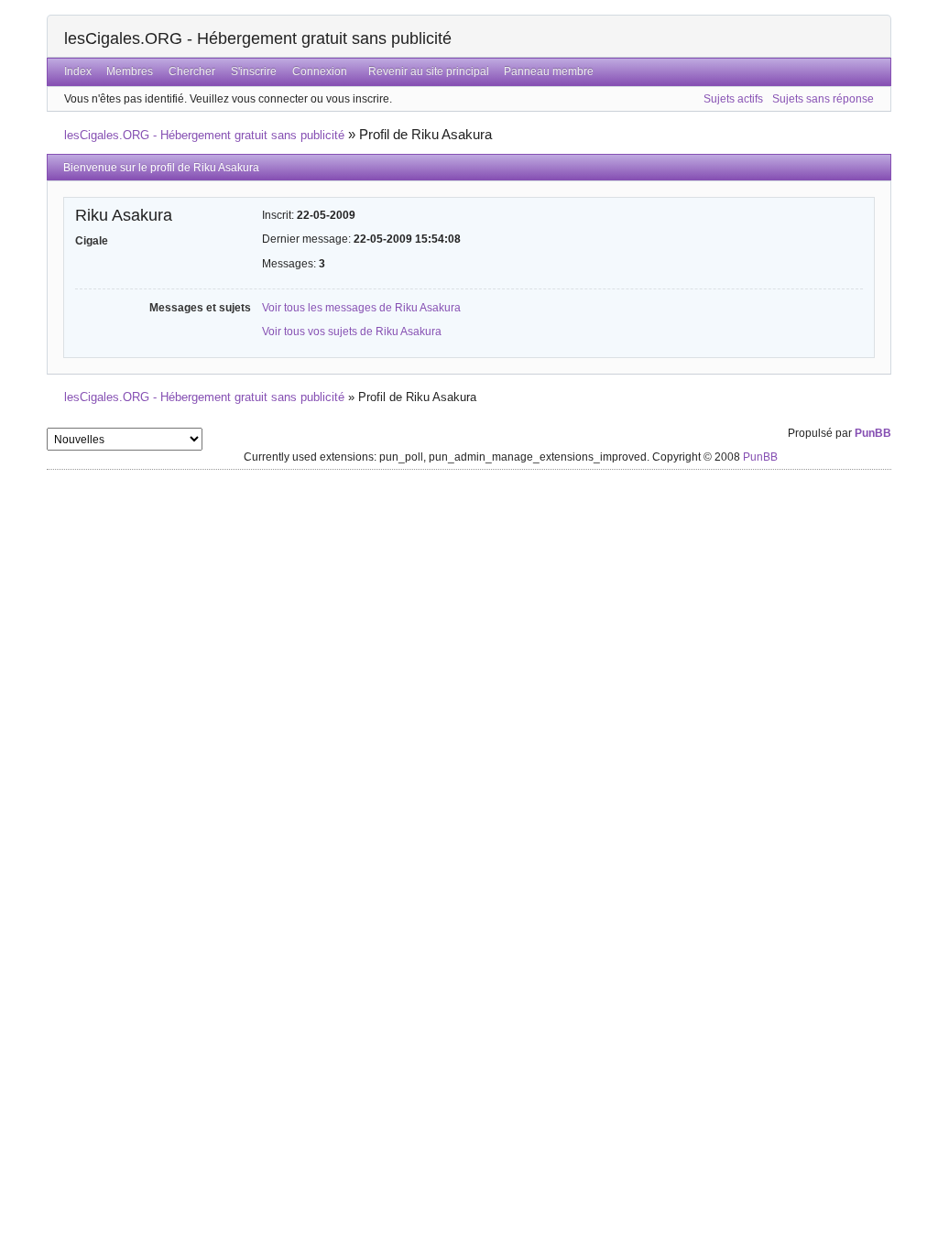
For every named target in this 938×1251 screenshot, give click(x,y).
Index (78, 71)
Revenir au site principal (428, 71)
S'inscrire (254, 71)
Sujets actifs (733, 98)
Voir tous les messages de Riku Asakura (361, 307)
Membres (129, 71)
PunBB (873, 433)
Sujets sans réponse (823, 98)
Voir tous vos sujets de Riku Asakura (352, 331)
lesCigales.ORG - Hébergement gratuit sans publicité (258, 38)
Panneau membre (549, 71)
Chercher (192, 71)
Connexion (319, 71)
